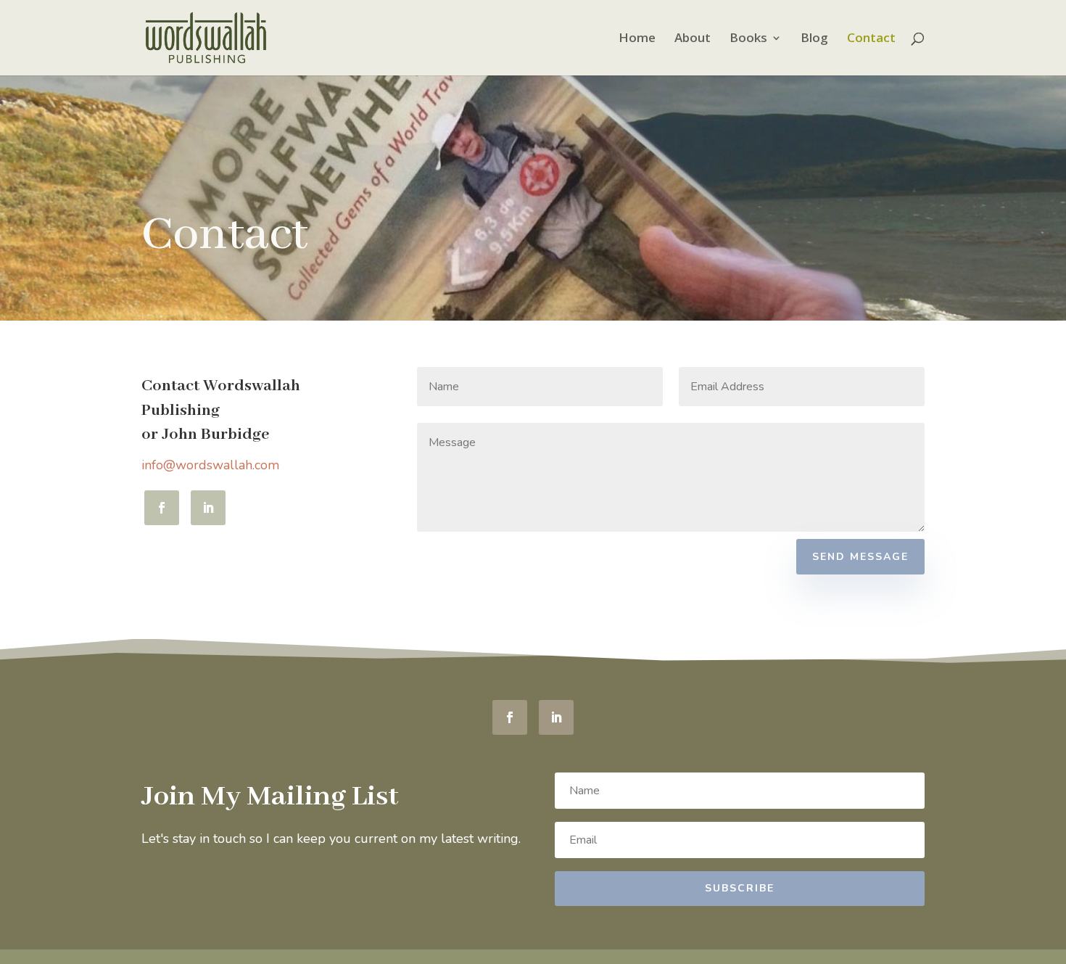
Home (637, 39)
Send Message (860, 557)
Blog (814, 39)
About (692, 39)
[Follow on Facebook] (161, 507)
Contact (871, 39)
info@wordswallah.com (210, 465)
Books (748, 39)
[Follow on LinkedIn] (208, 507)
